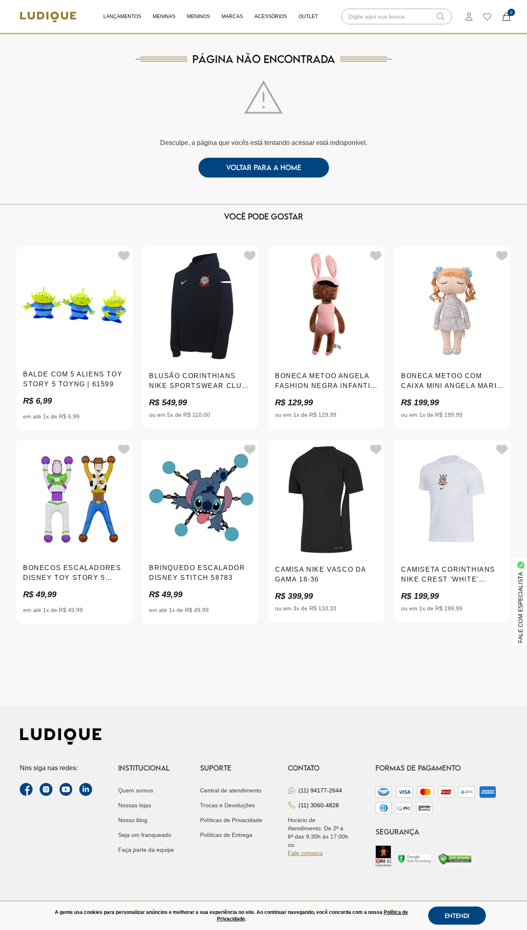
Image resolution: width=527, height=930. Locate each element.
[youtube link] (65, 789)
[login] (469, 16)
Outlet (308, 16)
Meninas (164, 16)
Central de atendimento (230, 790)
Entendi (457, 915)
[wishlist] (487, 16)
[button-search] (440, 16)
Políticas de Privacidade (231, 820)
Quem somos (135, 790)
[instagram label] (46, 789)
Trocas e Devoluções (227, 805)
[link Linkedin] (85, 789)
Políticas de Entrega (226, 835)
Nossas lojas (134, 805)
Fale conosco (305, 853)
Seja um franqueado (144, 835)
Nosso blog (132, 820)
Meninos (198, 16)
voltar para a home (263, 167)
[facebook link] (26, 789)
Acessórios (270, 16)
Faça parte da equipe (146, 849)
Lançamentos (122, 16)
